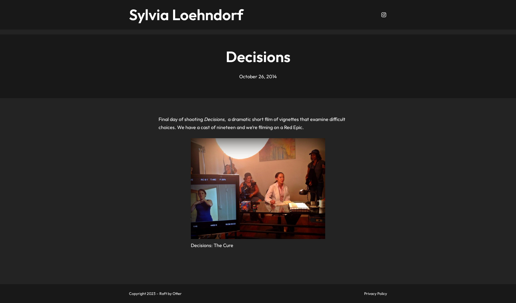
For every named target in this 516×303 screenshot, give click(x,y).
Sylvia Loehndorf (186, 14)
